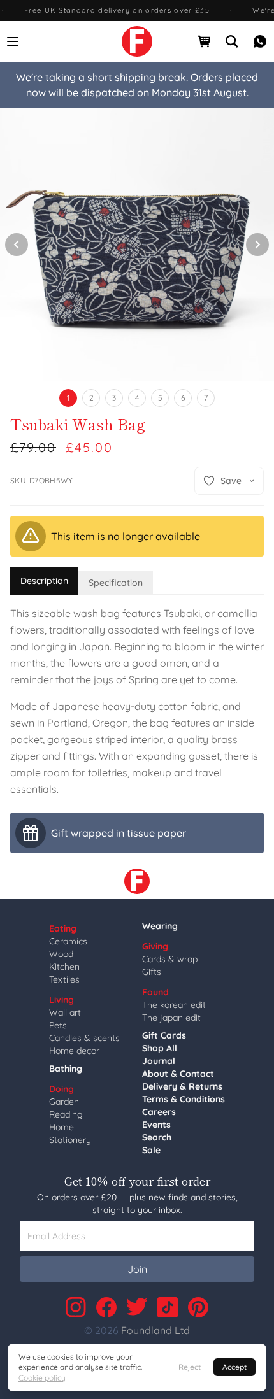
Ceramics (68, 941)
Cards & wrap (170, 959)
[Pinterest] (198, 1307)
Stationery (70, 1140)
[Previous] (16, 244)
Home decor (74, 1050)
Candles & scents (84, 1038)
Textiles (64, 979)
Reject (189, 1367)
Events (156, 1124)
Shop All (159, 1048)
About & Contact (178, 1073)
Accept (234, 1367)
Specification (116, 582)
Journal (158, 1061)
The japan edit (171, 1017)
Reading (66, 1114)
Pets (58, 1025)
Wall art (65, 1012)
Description (44, 580)
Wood (61, 954)
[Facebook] (106, 1307)
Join (137, 1269)
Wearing (160, 926)
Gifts (151, 971)
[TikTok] (167, 1307)
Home (61, 1127)
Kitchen (64, 966)
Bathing (65, 1068)
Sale (151, 1150)
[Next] (257, 244)
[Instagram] (76, 1307)
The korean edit (174, 1005)
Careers (159, 1112)
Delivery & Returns (182, 1086)
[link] (137, 41)
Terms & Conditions (183, 1099)
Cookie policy (42, 1377)
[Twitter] (137, 1307)
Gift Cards (164, 1035)
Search (156, 1137)
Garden (64, 1101)
